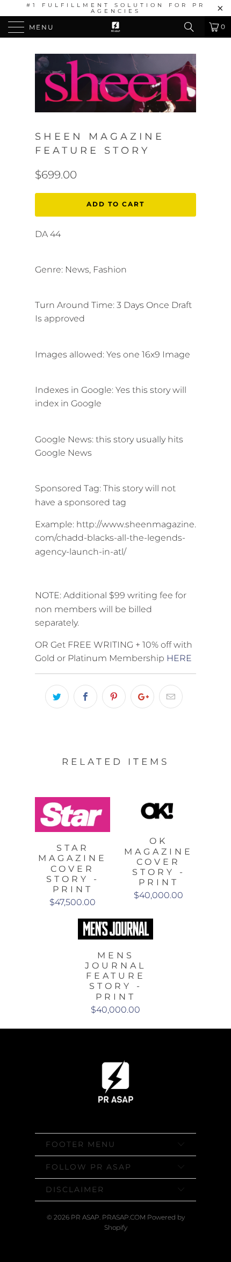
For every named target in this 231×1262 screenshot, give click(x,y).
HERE (179, 658)
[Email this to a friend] (171, 696)
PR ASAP (85, 1217)
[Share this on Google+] (142, 696)
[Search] (193, 27)
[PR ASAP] (116, 27)
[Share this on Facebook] (85, 696)
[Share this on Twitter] (57, 696)
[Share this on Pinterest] (114, 696)
